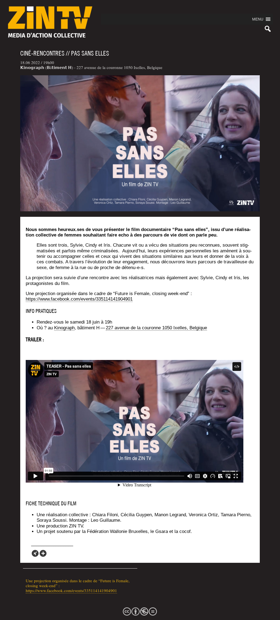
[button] (257, 19)
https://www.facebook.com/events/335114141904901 (71, 590)
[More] (43, 553)
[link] (156, 328)
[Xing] (35, 553)
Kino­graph (64, 327)
